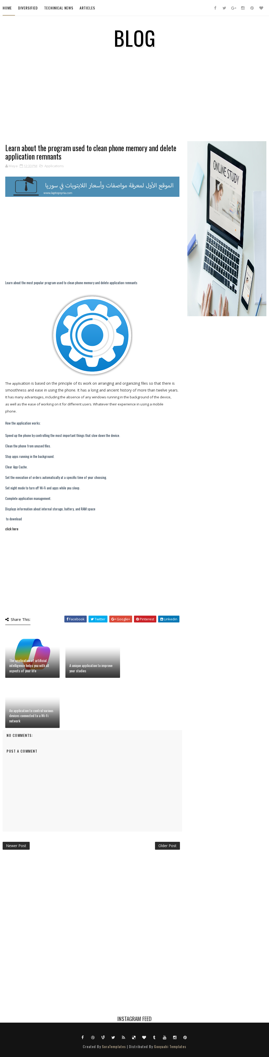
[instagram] (243, 8)
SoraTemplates (114, 1046)
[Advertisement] (92, 107)
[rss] (124, 1037)
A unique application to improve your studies (90, 668)
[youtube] (165, 1037)
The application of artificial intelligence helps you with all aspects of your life (29, 665)
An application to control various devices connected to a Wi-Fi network (31, 715)
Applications (54, 165)
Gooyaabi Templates (170, 1046)
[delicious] (134, 1037)
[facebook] (215, 8)
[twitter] (224, 8)
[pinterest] (252, 8)
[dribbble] (93, 1037)
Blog (135, 37)
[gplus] (233, 8)
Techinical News (58, 7)
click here (11, 528)
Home (7, 7)
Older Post (167, 845)
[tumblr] (154, 1037)
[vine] (103, 1037)
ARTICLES (87, 7)
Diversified (28, 7)
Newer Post (16, 845)
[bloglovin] (261, 8)
